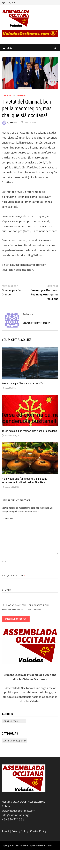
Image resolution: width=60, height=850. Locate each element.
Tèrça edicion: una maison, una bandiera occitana (29, 431)
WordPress (37, 845)
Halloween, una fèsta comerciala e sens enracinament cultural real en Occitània (24, 480)
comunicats (8, 95)
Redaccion (14, 122)
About (5, 831)
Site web (6, 590)
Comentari (8, 518)
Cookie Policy (38, 831)
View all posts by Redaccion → (38, 322)
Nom (5, 561)
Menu (9, 47)
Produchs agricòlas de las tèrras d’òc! (23, 383)
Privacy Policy (19, 831)
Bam (50, 845)
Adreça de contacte (13, 575)
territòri (20, 95)
